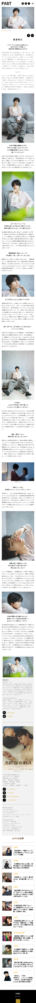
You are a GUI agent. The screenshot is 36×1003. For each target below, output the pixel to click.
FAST (17, 996)
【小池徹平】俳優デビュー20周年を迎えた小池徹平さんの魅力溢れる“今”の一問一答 (23, 951)
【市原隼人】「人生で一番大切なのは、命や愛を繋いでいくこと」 (23, 879)
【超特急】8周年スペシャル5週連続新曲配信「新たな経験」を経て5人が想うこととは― (23, 938)
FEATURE (4, 30)
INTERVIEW (16, 860)
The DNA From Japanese (19, 932)
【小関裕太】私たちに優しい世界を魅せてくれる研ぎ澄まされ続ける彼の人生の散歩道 (23, 866)
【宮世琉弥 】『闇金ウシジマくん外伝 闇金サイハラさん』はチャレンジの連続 (23, 852)
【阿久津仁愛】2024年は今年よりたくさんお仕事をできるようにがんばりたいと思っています (23, 964)
